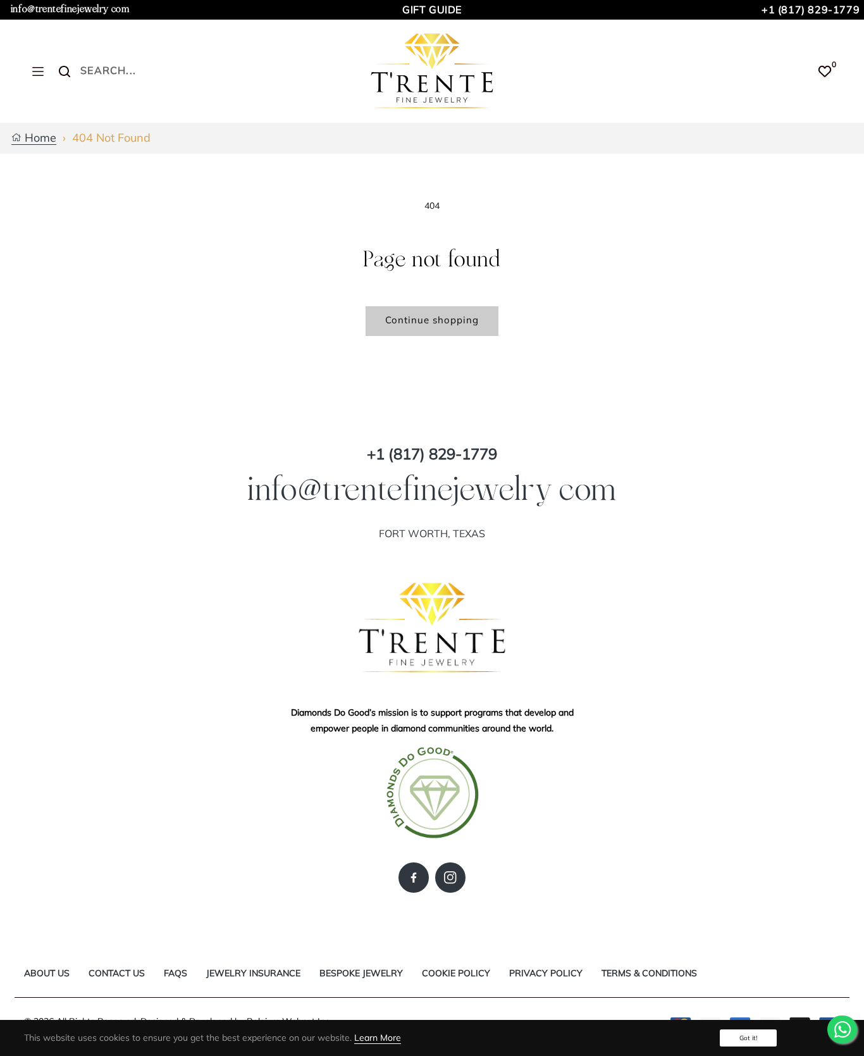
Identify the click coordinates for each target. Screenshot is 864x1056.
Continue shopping (432, 320)
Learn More (377, 1037)
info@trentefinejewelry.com (70, 9)
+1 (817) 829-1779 (811, 9)
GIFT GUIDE (432, 9)
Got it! (748, 1038)
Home (39, 138)
